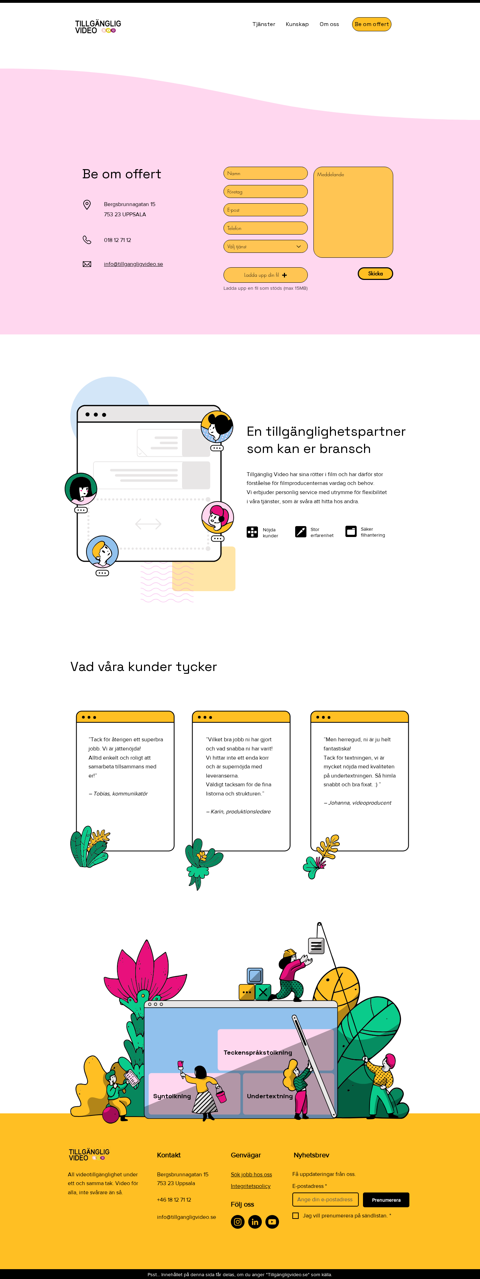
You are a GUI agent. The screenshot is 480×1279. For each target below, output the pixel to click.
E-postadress (309, 1186)
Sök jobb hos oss (251, 1174)
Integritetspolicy (251, 1186)
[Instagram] (238, 1222)
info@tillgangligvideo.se (186, 1217)
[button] (265, 275)
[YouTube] (272, 1222)
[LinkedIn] (255, 1222)
